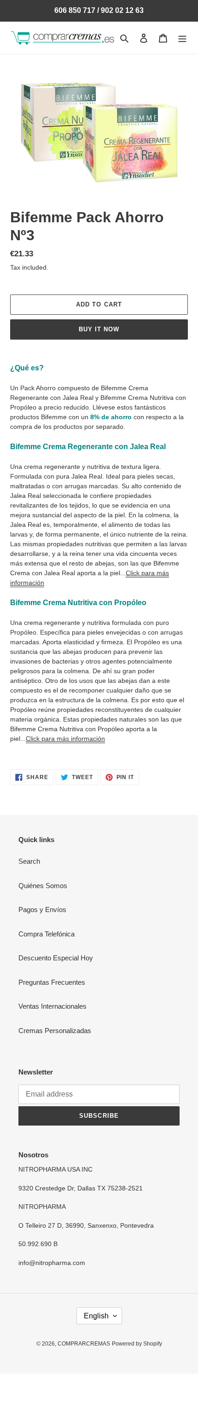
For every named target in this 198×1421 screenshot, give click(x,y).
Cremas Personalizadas (54, 1030)
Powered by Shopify (137, 1343)
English (96, 1316)
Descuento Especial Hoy (55, 958)
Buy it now (99, 329)
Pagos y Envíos (42, 909)
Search (29, 861)
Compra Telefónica (46, 934)
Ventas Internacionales (52, 1006)
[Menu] (182, 38)
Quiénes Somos (42, 886)
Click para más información (65, 738)
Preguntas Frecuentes (51, 982)
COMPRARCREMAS (84, 1343)
